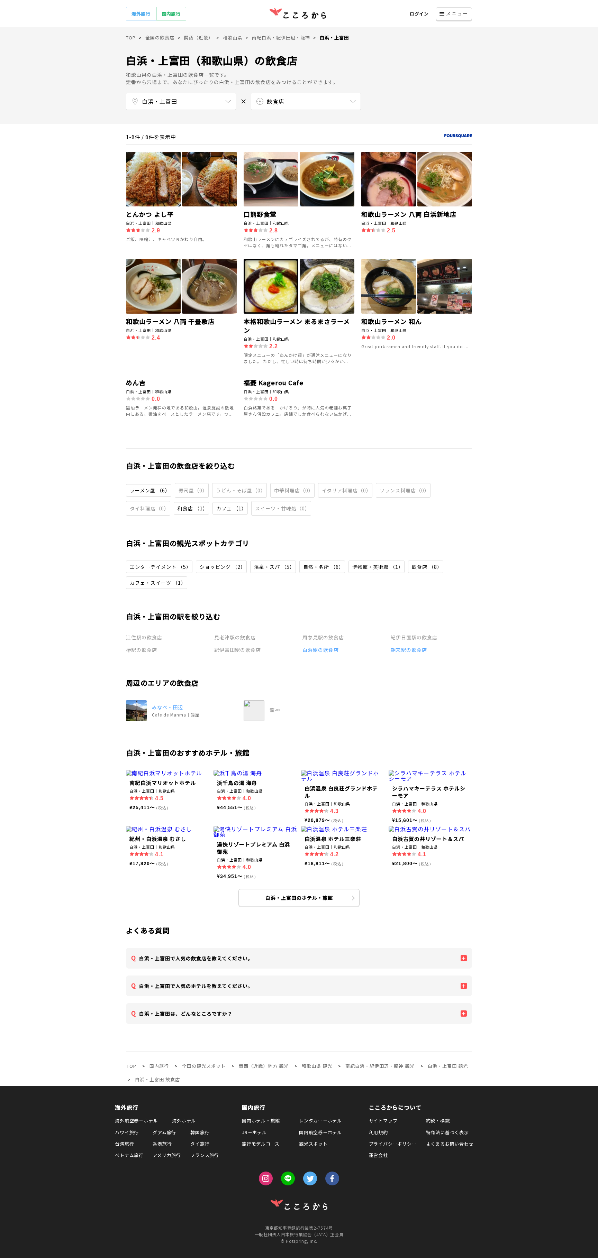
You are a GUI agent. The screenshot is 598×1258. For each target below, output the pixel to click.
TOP (131, 1066)
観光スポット (313, 1143)
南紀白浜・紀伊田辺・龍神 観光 (380, 1066)
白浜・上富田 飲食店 (157, 1079)
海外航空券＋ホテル (136, 1120)
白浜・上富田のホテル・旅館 (299, 897)
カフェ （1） (231, 508)
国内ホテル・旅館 (261, 1120)
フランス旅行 (204, 1155)
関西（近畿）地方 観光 (264, 1066)
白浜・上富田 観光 (448, 1066)
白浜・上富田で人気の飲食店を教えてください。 (196, 958)
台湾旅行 (124, 1143)
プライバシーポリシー (393, 1143)
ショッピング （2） (223, 566)
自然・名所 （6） (323, 566)
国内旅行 (171, 13)
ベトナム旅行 (129, 1155)
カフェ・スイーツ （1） (158, 582)
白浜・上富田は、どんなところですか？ (186, 1013)
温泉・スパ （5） (274, 566)
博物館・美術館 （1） (378, 566)
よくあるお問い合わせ (450, 1143)
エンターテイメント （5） (160, 566)
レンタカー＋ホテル (320, 1120)
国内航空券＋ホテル (320, 1132)
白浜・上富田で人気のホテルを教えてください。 (196, 985)
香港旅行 (162, 1143)
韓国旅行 (199, 1132)
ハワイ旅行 (127, 1132)
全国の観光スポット (204, 1066)
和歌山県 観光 (317, 1066)
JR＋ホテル (254, 1132)
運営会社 (378, 1155)
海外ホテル (184, 1120)
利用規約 (378, 1132)
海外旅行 (141, 13)
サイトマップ (383, 1120)
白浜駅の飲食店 (320, 649)
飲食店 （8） (427, 566)
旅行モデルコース (261, 1143)
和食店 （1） (193, 508)
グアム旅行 (164, 1132)
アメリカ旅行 (167, 1155)
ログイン (419, 13)
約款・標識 (438, 1120)
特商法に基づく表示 (447, 1132)
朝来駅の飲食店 (409, 649)
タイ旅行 (199, 1143)
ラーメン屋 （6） (150, 490)
